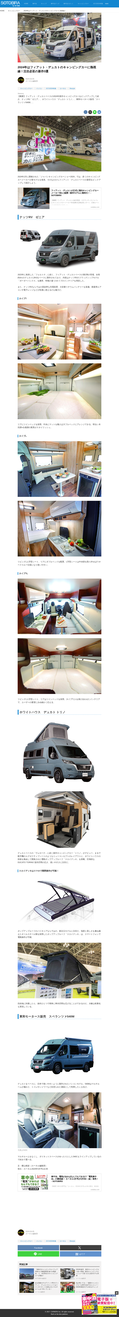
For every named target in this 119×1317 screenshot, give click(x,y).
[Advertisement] (59, 1209)
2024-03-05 (30, 79)
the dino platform (62, 1314)
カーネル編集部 (32, 81)
